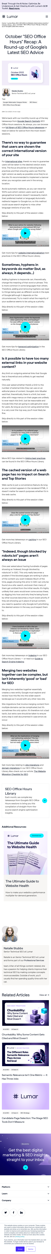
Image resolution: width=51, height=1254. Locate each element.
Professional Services (34, 960)
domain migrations (11, 768)
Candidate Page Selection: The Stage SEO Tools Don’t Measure (25, 1120)
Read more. (14, 8)
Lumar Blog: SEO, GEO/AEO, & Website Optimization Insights (27, 23)
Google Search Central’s (28, 121)
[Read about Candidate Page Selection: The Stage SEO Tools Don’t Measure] (25, 1096)
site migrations (32, 765)
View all (43, 995)
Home (4, 23)
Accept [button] (20, 1249)
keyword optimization (28, 346)
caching (32, 539)
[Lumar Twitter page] (5, 1212)
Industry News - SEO (9, 24)
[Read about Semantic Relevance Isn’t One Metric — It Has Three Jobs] (25, 1054)
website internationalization (31, 253)
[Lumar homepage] (10, 16)
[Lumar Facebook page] (13, 1212)
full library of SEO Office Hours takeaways (25, 127)
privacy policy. (20, 1236)
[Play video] (25, 233)
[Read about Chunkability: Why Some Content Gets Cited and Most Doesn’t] (25, 1013)
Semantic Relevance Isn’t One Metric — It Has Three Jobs (24, 1077)
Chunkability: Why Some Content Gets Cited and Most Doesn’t (23, 1036)
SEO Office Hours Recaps (11, 105)
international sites (13, 161)
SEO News (33, 102)
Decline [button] (30, 1249)
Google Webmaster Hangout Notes (15, 102)
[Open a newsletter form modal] (25, 1167)
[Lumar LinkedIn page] (21, 1212)
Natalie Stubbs (17, 91)
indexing (32, 655)
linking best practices (35, 458)
